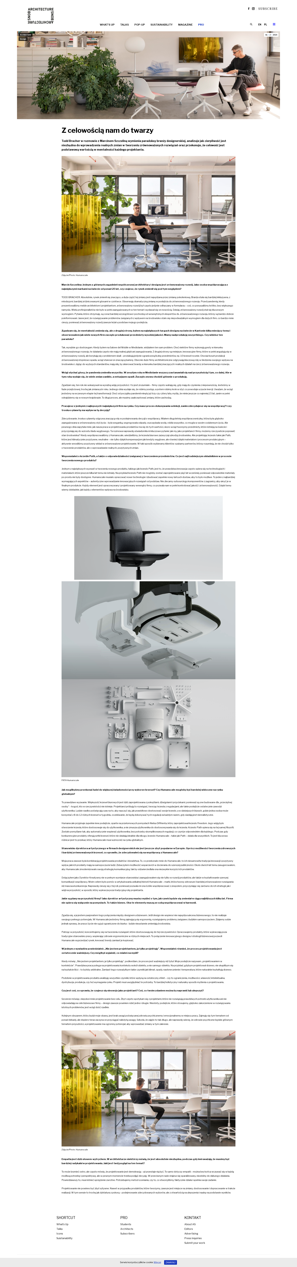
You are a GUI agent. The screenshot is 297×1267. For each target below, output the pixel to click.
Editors (188, 1228)
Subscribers (127, 1233)
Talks (59, 1228)
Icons (59, 1233)
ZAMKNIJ (171, 1262)
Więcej (157, 1262)
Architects (126, 1228)
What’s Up (62, 1224)
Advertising (191, 1233)
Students (125, 1224)
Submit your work (194, 1242)
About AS (190, 1224)
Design (23, 39)
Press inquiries (193, 1238)
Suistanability (64, 1238)
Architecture (25, 35)
